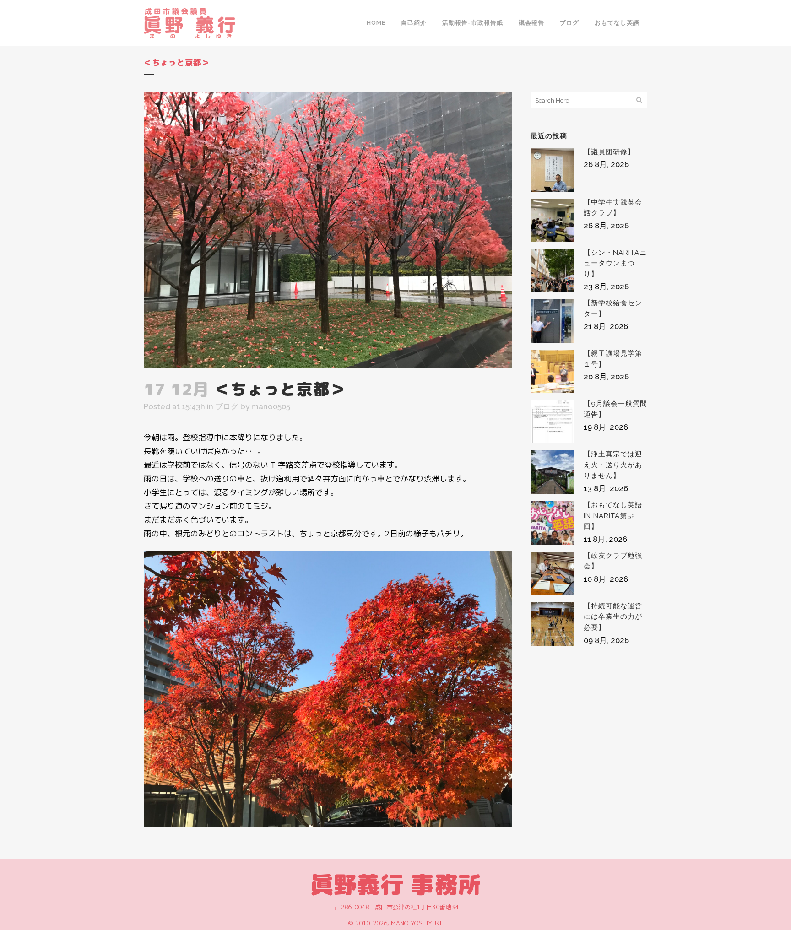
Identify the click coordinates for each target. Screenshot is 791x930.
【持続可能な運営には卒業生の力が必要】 (613, 617)
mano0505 (270, 406)
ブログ (226, 406)
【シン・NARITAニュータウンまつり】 (615, 263)
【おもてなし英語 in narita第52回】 (613, 515)
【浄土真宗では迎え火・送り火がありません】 (613, 465)
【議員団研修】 (609, 152)
